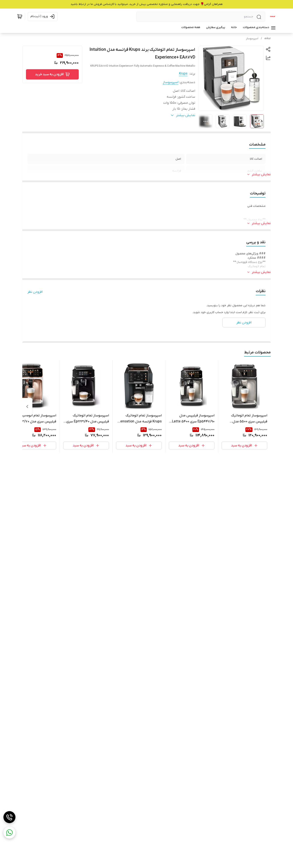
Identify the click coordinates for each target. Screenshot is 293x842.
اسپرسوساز (252, 38)
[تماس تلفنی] (9, 817)
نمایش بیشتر (261, 174)
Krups (183, 74)
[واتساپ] (9, 833)
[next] (27, 406)
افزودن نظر (35, 292)
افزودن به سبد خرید (49, 74)
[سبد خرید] (19, 16)
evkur (267, 38)
